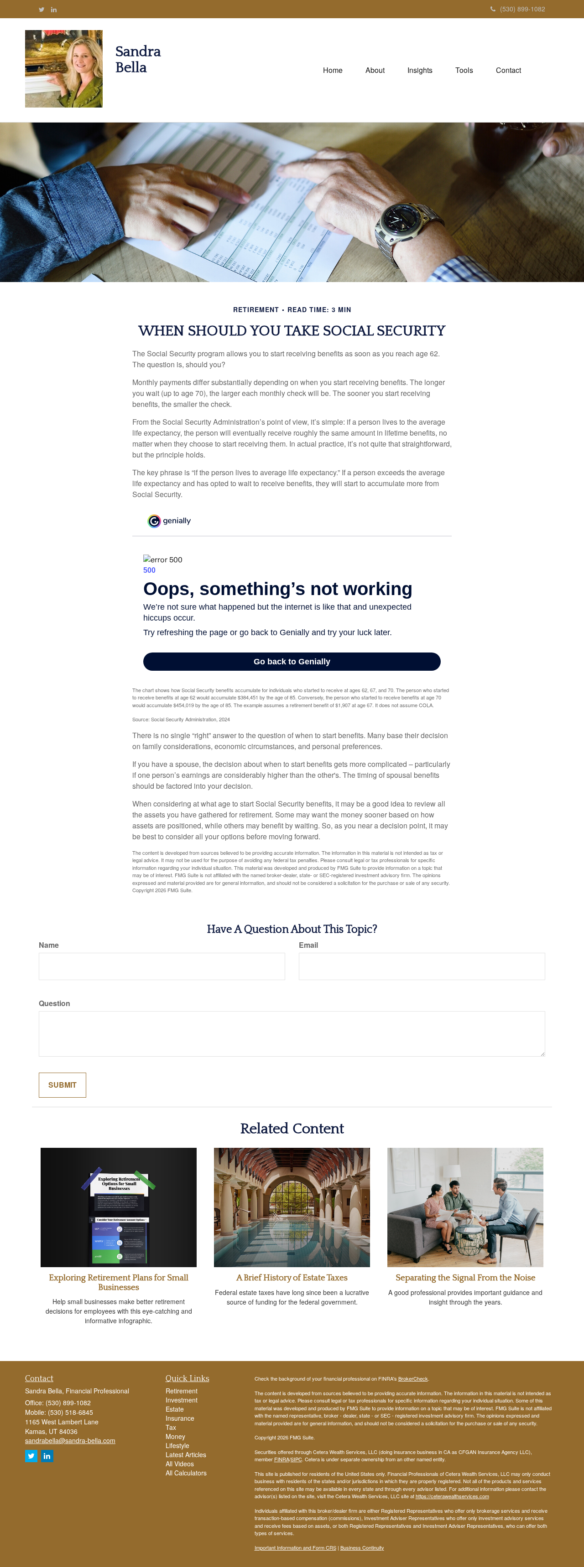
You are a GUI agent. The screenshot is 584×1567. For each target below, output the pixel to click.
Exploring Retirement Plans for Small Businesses (118, 1282)
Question (54, 1003)
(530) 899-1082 (522, 8)
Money (175, 1436)
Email (308, 945)
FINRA (281, 1459)
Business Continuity (362, 1547)
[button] (375, 70)
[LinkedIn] (54, 9)
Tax (171, 1427)
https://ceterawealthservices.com (452, 1496)
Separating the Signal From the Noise (466, 1278)
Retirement (182, 1390)
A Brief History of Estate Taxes (292, 1278)
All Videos (180, 1463)
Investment (182, 1399)
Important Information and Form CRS (295, 1547)
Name (49, 945)
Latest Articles (186, 1454)
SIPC (296, 1459)
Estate (175, 1408)
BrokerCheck (413, 1378)
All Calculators (186, 1472)
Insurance (180, 1418)
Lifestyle (177, 1445)
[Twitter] (42, 9)
